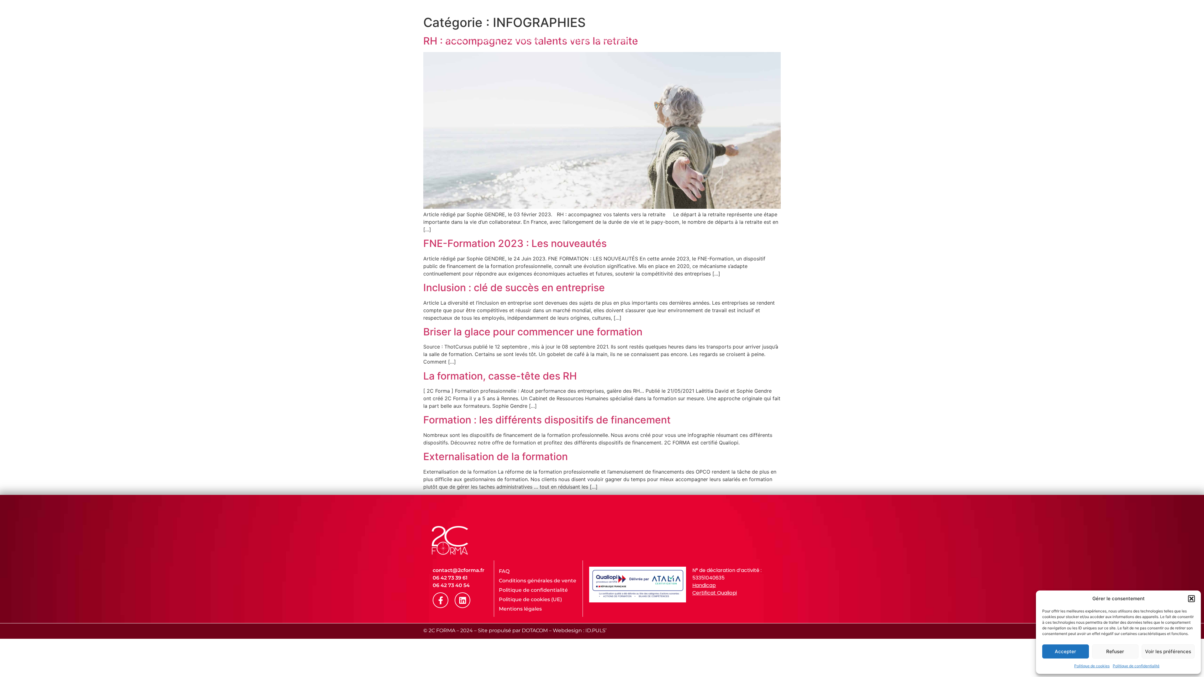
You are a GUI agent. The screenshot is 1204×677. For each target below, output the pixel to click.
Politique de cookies (1092, 666)
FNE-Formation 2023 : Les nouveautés (515, 243)
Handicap (704, 585)
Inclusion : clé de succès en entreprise (514, 287)
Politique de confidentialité (1136, 666)
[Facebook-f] (440, 600)
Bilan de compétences (670, 40)
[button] (1191, 599)
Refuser (1115, 651)
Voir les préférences (1168, 651)
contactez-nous (759, 40)
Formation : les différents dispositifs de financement (547, 420)
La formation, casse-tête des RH (500, 376)
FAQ (504, 571)
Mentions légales (520, 609)
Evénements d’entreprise (594, 40)
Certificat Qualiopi (714, 592)
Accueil (455, 40)
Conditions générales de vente (537, 581)
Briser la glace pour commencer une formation (532, 332)
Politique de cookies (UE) (530, 599)
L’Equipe (487, 40)
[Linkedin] (462, 600)
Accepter (1065, 651)
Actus (719, 40)
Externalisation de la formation (495, 456)
